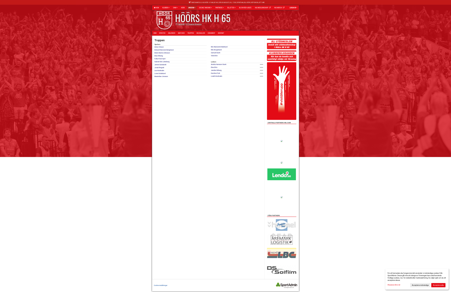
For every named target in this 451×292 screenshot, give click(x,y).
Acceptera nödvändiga (420, 285)
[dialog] (417, 279)
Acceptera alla (438, 285)
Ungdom (191, 8)
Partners (219, 8)
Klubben (165, 8)
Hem (157, 8)
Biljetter (230, 8)
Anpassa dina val (394, 285)
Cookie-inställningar (160, 285)
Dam (174, 8)
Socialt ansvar (205, 8)
